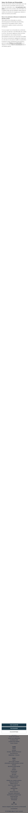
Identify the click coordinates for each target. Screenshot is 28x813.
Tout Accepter (14, 724)
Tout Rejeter (14, 728)
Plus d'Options (14, 731)
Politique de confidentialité (15, 43)
